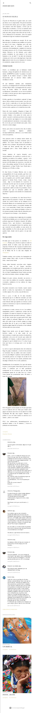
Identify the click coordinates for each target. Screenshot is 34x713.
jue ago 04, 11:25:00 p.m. (13, 547)
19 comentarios (12, 649)
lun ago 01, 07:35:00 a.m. (14, 506)
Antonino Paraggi (13, 491)
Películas (10, 434)
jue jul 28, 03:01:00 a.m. (13, 448)
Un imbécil (7, 647)
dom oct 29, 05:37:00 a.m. (14, 605)
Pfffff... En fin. (9, 695)
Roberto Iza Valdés (13, 566)
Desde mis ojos (8, 6)
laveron (10, 577)
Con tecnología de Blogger (18, 707)
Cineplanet (6, 252)
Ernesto (10, 453)
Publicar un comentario (10, 609)
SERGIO (10, 511)
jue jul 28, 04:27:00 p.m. (13, 486)
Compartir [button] (5, 431)
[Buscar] (30, 2)
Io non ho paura (10, 17)
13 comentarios (12, 697)
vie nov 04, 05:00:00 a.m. (14, 572)
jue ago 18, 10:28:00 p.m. (14, 561)
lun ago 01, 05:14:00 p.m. (14, 535)
